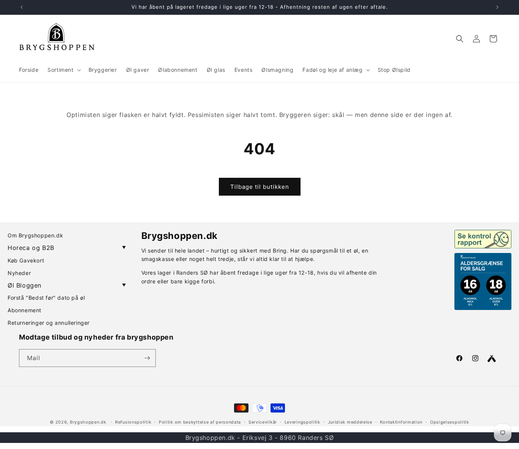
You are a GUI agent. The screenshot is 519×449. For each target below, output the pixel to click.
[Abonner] (147, 358)
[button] (63, 70)
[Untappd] (491, 358)
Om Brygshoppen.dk (35, 235)
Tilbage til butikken (259, 186)
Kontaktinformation (401, 422)
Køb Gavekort (26, 260)
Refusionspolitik (133, 422)
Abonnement (24, 310)
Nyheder (19, 273)
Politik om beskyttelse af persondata (200, 422)
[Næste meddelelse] (497, 7)
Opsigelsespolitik (449, 422)
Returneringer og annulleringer (49, 322)
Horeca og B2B (67, 247)
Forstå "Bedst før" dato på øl (46, 297)
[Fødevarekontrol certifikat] (482, 239)
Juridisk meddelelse (350, 422)
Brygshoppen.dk (88, 422)
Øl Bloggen (67, 285)
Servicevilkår (262, 422)
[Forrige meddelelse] (21, 7)
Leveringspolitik (302, 422)
